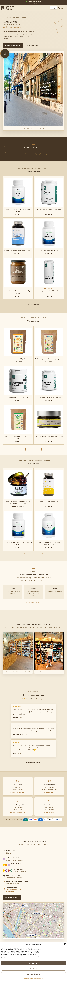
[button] (65, 944)
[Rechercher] (53, 7)
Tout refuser (33, 968)
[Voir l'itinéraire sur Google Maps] (33, 920)
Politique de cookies (28, 978)
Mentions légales (38, 978)
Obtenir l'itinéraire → (11, 897)
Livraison (33, 3)
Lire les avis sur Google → (34, 762)
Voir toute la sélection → (33, 304)
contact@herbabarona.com (13, 889)
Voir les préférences (33, 974)
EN (62, 8)
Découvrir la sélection (12, 45)
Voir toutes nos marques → (33, 602)
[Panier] (59, 7)
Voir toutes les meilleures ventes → (33, 555)
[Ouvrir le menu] (64, 7)
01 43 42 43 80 (10, 891)
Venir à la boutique (33, 45)
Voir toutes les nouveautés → (33, 449)
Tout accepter (33, 963)
